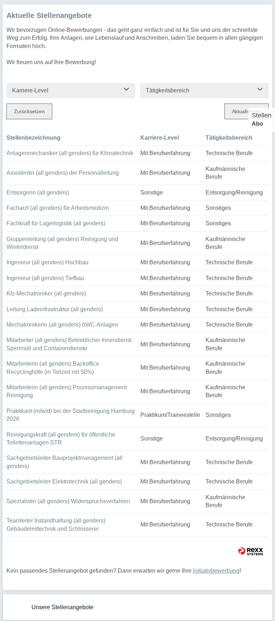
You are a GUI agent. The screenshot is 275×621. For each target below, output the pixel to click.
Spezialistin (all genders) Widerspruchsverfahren (68, 501)
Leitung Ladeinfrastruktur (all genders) (54, 309)
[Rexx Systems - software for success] (250, 551)
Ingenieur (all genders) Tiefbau (45, 278)
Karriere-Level (159, 138)
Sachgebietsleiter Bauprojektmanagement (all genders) (64, 462)
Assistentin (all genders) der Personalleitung (62, 173)
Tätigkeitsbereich (229, 138)
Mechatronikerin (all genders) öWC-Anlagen (62, 325)
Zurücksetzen (29, 111)
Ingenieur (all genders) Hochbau (47, 262)
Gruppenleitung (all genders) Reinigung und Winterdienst (62, 243)
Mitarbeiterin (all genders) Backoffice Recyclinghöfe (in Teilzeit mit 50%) (52, 368)
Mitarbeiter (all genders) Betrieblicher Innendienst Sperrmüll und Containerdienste (68, 344)
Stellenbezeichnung (33, 138)
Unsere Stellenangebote (62, 607)
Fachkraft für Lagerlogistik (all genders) (55, 223)
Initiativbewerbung (216, 571)
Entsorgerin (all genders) (37, 192)
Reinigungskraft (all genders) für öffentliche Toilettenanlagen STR (60, 439)
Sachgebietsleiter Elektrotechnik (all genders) (64, 481)
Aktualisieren (246, 111)
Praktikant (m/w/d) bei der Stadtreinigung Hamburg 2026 (70, 415)
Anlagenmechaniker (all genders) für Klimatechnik (69, 153)
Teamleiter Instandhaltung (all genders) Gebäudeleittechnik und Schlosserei (55, 524)
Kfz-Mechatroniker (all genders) (46, 293)
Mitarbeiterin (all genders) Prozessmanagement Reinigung (66, 391)
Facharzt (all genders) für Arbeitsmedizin (57, 208)
